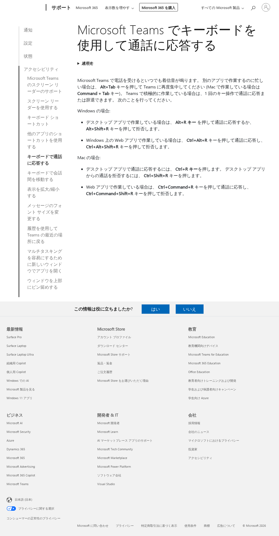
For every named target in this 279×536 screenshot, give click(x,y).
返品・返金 (104, 363)
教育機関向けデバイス (203, 346)
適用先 (87, 63)
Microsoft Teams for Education (208, 354)
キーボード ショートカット (43, 120)
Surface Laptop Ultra (20, 354)
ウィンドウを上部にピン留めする (44, 284)
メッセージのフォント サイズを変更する (44, 211)
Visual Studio (106, 484)
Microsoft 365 (87, 7)
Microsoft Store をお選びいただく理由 (122, 380)
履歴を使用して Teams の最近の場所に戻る (44, 234)
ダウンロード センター (112, 346)
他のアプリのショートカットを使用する (44, 140)
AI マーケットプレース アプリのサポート (125, 440)
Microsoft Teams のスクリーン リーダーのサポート (44, 84)
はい (155, 309)
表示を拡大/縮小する (43, 192)
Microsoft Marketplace (112, 458)
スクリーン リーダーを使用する (43, 104)
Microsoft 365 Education (204, 363)
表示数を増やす (117, 7)
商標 (207, 525)
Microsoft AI (15, 423)
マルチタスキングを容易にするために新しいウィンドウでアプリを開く (44, 260)
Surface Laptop (16, 346)
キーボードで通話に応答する (44, 159)
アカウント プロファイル (114, 337)
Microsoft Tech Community (115, 449)
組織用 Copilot (16, 363)
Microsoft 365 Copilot (21, 475)
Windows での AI (18, 380)
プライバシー (125, 525)
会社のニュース (198, 432)
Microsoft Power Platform (114, 466)
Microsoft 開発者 (108, 423)
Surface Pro (14, 337)
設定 (28, 43)
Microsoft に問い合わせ (92, 525)
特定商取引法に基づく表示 (159, 525)
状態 (28, 56)
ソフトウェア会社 (109, 475)
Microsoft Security (19, 432)
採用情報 (194, 423)
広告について (226, 525)
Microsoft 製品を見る (21, 389)
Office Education (199, 372)
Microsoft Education (201, 337)
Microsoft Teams (18, 484)
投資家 (192, 449)
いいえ (189, 309)
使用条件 (190, 525)
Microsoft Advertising (21, 466)
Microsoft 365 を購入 (158, 7)
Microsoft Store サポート (114, 354)
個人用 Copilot (16, 372)
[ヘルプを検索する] (253, 7)
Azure (10, 440)
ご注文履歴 (104, 372)
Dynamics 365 (16, 449)
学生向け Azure (198, 398)
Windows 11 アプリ (19, 398)
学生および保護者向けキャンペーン (212, 389)
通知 (28, 30)
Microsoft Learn (107, 432)
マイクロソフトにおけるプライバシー (213, 440)
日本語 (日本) (23, 499)
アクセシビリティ (41, 69)
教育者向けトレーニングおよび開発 (212, 380)
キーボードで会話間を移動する (44, 176)
